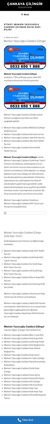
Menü (26, 14)
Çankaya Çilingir (25, 4)
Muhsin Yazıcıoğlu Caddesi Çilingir (25, 41)
